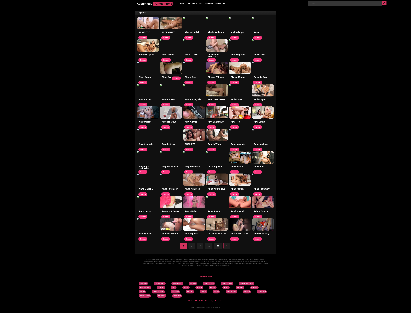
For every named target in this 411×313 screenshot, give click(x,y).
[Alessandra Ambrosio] (217, 45)
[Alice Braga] (148, 68)
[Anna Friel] (263, 157)
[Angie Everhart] (194, 157)
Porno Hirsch (177, 295)
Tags (197, 4)
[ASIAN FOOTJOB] (240, 224)
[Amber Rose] (148, 112)
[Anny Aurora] (217, 202)
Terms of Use (219, 301)
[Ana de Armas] (171, 135)
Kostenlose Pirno (209, 283)
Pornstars (216, 4)
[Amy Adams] (194, 112)
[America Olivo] (171, 112)
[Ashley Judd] (148, 224)
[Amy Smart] (263, 112)
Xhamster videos (160, 283)
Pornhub (185, 287)
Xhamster (199, 287)
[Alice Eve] (171, 68)
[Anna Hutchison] (171, 180)
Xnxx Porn (161, 287)
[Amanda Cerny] (263, 68)
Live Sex (142, 291)
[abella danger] (240, 23)
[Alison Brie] (194, 68)
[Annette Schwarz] (171, 202)
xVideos (216, 291)
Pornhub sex (161, 295)
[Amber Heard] (240, 90)
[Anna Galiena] (148, 180)
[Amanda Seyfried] (194, 90)
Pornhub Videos (231, 291)
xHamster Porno (177, 283)
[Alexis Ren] (263, 45)
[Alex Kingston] (240, 45)
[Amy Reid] (240, 112)
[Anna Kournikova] (217, 180)
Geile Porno (175, 291)
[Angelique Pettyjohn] (148, 157)
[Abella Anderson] (217, 23)
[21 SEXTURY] (171, 23)
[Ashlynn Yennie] (171, 224)
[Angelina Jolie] (240, 135)
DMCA (201, 301)
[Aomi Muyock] (240, 202)
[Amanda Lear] (148, 90)
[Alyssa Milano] (240, 68)
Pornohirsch (143, 283)
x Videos (203, 291)
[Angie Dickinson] (171, 157)
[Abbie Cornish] (194, 23)
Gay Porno (254, 287)
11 (218, 246)
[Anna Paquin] (240, 180)
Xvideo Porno (262, 291)
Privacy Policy (209, 301)
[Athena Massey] (263, 224)
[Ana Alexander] (148, 135)
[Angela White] (217, 135)
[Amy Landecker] (217, 112)
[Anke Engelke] (217, 157)
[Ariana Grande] (263, 202)
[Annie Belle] (194, 202)
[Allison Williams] (217, 68)
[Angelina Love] (263, 135)
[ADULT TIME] (194, 45)
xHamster (247, 291)
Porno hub (190, 291)
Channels (206, 4)
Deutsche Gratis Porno (246, 283)
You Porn (212, 287)
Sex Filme (193, 283)
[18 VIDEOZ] (148, 23)
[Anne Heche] (148, 202)
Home (179, 4)
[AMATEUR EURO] (217, 90)
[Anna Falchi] (240, 157)
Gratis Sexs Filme (145, 287)
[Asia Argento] (194, 224)
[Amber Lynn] (263, 90)
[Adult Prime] (171, 45)
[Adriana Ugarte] (148, 45)
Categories (188, 4)
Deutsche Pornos (145, 295)
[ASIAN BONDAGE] (217, 224)
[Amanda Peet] (171, 90)
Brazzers (226, 287)
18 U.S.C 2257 (192, 301)
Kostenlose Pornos (158, 291)
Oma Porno (240, 287)
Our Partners (205, 276)
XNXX (173, 287)
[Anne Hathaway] (263, 180)
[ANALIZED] (194, 135)
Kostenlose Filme (227, 283)
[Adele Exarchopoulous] (263, 23)
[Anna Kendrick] (194, 180)
